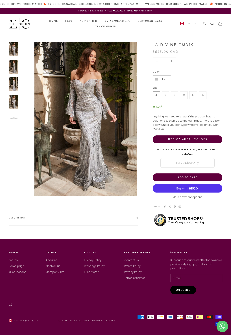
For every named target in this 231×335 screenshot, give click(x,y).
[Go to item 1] (14, 49)
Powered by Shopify (101, 320)
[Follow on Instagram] (10, 304)
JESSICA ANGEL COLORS (187, 139)
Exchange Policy (94, 266)
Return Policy (132, 266)
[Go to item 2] (14, 66)
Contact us (53, 266)
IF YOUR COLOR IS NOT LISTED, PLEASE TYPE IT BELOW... (187, 151)
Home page (16, 266)
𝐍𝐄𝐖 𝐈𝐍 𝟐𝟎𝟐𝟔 (89, 21)
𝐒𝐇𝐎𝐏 (69, 21)
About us (51, 260)
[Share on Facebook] (164, 206)
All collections (17, 272)
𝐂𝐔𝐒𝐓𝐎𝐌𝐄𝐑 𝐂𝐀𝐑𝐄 (150, 21)
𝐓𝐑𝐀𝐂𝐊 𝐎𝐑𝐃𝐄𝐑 (105, 26)
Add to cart (187, 177)
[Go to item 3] (14, 84)
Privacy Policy (92, 260)
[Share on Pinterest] (174, 206)
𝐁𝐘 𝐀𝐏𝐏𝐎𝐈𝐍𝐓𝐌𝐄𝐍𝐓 (117, 21)
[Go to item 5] (14, 119)
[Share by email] (179, 206)
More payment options (187, 197)
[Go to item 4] (14, 102)
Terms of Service (134, 278)
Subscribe (183, 290)
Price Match (91, 272)
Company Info (55, 272)
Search (13, 260)
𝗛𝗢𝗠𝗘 (53, 21)
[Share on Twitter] (169, 206)
